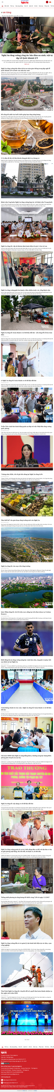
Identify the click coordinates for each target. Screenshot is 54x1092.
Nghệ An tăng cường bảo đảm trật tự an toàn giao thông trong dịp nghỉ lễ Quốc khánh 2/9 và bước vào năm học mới (25, 69)
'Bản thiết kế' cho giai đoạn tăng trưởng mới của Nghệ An (20, 520)
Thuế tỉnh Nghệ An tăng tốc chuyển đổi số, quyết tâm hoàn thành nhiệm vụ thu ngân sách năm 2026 (26, 992)
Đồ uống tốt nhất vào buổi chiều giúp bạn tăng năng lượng (20, 114)
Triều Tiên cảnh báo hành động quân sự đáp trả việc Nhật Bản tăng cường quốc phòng (26, 427)
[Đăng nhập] (47, 2)
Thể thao (47, 1046)
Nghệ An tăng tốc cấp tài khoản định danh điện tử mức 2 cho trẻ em (24, 246)
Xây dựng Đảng (19, 6)
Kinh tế (26, 6)
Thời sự (12, 6)
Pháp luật (47, 6)
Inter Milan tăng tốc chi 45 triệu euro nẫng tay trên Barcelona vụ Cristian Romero (26, 613)
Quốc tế (31, 6)
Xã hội (35, 6)
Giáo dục (41, 6)
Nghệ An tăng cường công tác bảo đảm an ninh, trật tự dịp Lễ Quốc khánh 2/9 (27, 56)
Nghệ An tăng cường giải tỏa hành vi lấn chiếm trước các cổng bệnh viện (25, 290)
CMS (25, 1090)
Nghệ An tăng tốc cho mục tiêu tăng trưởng (15, 566)
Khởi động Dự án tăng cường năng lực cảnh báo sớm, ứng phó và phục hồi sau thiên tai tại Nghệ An (26, 661)
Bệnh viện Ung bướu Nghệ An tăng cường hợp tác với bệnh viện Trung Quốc (27, 202)
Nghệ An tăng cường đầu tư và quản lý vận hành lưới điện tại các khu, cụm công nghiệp (26, 944)
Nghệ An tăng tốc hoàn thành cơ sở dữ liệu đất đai (19, 380)
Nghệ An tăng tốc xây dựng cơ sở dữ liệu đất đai (17, 804)
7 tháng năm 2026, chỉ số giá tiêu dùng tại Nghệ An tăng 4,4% (22, 474)
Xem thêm (27, 1039)
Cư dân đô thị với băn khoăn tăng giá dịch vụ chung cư (21, 158)
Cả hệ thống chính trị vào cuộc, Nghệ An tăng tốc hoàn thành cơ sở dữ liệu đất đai (26, 709)
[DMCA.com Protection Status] (27, 1063)
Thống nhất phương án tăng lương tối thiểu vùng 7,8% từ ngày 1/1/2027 (25, 897)
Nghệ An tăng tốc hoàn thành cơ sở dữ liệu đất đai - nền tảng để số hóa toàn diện (26, 334)
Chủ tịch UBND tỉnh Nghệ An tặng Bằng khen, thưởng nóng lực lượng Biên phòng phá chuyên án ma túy (26, 757)
